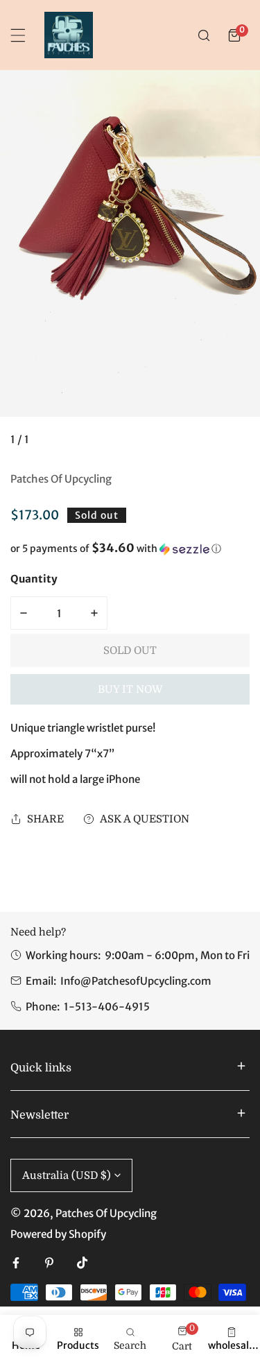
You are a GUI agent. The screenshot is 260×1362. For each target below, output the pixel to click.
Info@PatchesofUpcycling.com (135, 981)
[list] (130, 264)
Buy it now (130, 689)
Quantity (34, 578)
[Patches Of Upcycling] (68, 35)
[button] (234, 35)
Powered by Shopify (58, 1234)
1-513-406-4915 (107, 1006)
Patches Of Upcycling (61, 478)
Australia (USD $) (66, 1175)
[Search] (204, 35)
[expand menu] (18, 35)
